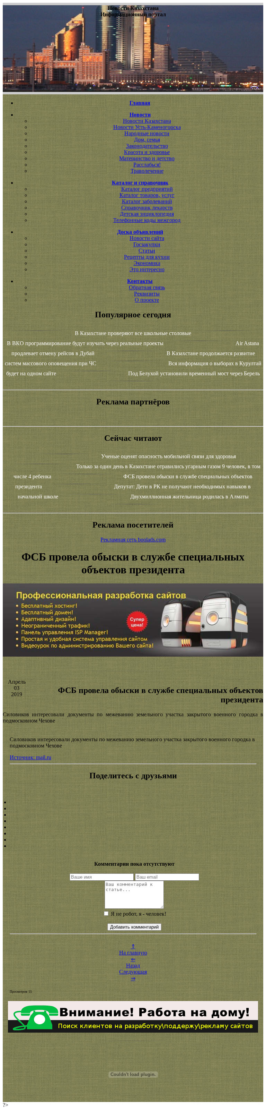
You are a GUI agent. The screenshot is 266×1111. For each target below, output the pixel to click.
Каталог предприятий (147, 189)
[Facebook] (133, 827)
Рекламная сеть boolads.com (133, 539)
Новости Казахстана (147, 121)
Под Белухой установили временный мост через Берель (194, 373)
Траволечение (147, 171)
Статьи (147, 251)
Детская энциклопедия (147, 214)
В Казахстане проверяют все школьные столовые (133, 333)
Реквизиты (147, 294)
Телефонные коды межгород (146, 220)
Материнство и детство (147, 158)
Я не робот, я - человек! (137, 914)
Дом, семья (147, 140)
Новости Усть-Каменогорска (147, 127)
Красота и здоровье (147, 152)
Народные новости (146, 133)
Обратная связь (147, 287)
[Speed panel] (133, 802)
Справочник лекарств (147, 208)
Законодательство (147, 146)
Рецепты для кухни (147, 257)
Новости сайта (147, 238)
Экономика (147, 263)
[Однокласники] (133, 840)
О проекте (147, 300)
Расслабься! (147, 165)
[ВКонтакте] (133, 821)
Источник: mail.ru (30, 757)
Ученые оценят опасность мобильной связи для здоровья (168, 456)
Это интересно (147, 269)
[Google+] (133, 808)
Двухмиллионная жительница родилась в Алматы (189, 496)
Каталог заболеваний (147, 201)
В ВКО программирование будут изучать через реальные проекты (85, 343)
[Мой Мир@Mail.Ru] (133, 846)
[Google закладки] (133, 815)
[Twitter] (133, 833)
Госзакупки (146, 244)
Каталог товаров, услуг (147, 195)
